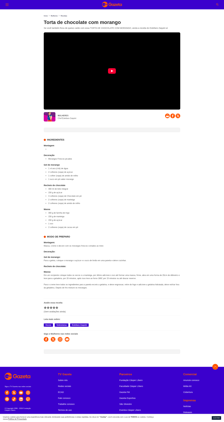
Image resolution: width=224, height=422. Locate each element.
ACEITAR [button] (216, 418)
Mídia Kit (187, 386)
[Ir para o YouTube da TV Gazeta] (21, 392)
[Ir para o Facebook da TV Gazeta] (172, 116)
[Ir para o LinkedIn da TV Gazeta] (21, 399)
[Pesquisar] (217, 4)
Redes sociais (64, 386)
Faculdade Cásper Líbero (131, 386)
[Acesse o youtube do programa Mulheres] (67, 339)
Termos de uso (65, 410)
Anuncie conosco (191, 380)
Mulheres (63, 116)
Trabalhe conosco (66, 404)
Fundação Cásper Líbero (131, 380)
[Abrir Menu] (7, 5)
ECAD (61, 392)
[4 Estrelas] (53, 307)
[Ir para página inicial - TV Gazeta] (112, 5)
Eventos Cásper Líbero (130, 410)
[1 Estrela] (45, 307)
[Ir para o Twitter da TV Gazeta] (178, 116)
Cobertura (188, 392)
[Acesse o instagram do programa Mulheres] (60, 339)
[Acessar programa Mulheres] (49, 117)
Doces (48, 325)
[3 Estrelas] (51, 307)
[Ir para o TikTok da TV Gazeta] (14, 399)
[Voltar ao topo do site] (215, 367)
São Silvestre (125, 404)
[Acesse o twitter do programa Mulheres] (53, 339)
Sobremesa (61, 325)
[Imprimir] (167, 116)
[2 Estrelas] (48, 307)
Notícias (187, 406)
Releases (187, 412)
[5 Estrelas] (56, 307)
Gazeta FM (124, 392)
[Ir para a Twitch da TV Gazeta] (28, 399)
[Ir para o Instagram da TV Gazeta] (28, 392)
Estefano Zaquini (79, 325)
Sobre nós (63, 380)
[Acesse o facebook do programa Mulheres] (46, 339)
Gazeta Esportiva (127, 398)
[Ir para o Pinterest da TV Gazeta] (7, 399)
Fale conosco (64, 398)
